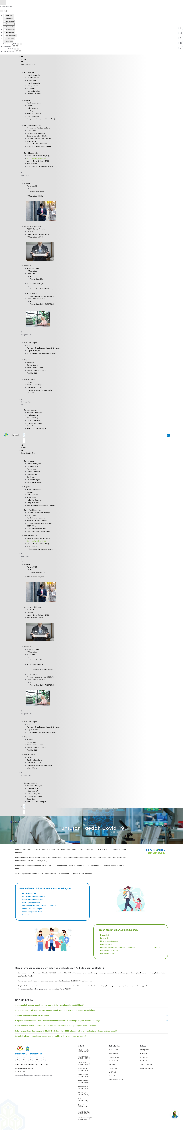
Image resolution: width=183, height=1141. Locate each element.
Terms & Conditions (146, 1064)
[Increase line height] (18, 49)
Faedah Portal (113, 1068)
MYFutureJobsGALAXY (116, 1079)
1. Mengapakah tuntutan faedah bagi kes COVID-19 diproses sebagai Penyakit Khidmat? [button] (49, 1005)
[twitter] (30, 1059)
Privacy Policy (144, 1057)
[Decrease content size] (18, 44)
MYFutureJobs (113, 1053)
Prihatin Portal (113, 1061)
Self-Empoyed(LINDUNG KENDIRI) (83, 1093)
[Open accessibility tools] (3, 2)
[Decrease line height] (15, 49)
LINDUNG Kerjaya (114, 1057)
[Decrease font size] (14, 46)
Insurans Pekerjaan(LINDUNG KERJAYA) (84, 1112)
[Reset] (1, 11)
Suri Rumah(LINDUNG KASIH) (83, 1100)
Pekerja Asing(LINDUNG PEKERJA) (84, 1063)
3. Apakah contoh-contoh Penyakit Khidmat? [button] (32, 1015)
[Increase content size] (21, 44)
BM (168, 435)
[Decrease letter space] (17, 51)
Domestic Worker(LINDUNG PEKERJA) (84, 1081)
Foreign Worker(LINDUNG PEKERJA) (84, 1069)
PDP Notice (143, 1053)
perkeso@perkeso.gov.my (24, 1068)
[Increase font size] (17, 46)
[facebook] (17, 1059)
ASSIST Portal (113, 1049)
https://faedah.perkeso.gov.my (112, 986)
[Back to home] (6, 435)
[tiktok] (43, 1059)
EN (172, 435)
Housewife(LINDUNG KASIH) (83, 1106)
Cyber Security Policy (146, 1068)
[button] (178, 435)
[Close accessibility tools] (5, 11)
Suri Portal (112, 1064)
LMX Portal (112, 1072)
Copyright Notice (145, 1049)
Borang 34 (144, 973)
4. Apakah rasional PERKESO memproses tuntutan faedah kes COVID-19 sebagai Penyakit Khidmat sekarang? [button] (57, 1020)
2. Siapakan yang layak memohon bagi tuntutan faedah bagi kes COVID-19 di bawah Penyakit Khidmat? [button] (55, 1010)
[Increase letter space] (20, 51)
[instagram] (24, 1059)
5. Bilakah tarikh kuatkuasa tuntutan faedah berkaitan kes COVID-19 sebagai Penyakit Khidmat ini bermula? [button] (57, 1026)
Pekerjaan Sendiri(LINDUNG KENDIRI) (83, 1087)
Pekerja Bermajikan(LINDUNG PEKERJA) (84, 1051)
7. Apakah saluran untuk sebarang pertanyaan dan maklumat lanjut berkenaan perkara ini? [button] (50, 1036)
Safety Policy (144, 1061)
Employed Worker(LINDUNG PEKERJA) (84, 1057)
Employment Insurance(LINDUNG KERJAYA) (85, 1118)
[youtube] (37, 1059)
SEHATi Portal (113, 1076)
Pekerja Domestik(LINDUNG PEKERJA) (84, 1075)
